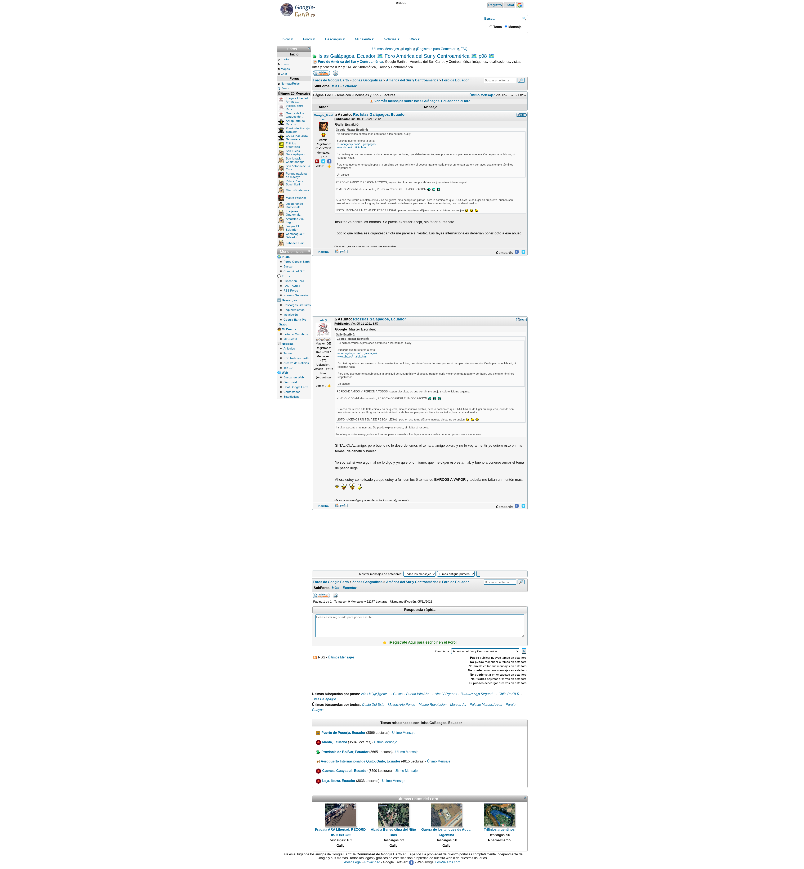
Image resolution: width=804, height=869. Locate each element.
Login (407, 49)
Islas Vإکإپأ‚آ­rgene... (375, 694)
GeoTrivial (290, 382)
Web (413, 39)
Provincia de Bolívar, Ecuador (344, 752)
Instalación (290, 314)
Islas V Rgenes (445, 694)
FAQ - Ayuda (291, 285)
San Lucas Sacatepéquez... (296, 152)
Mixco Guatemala (297, 190)
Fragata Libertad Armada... (297, 99)
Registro (495, 5)
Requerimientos (293, 309)
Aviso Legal (353, 862)
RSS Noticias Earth (296, 358)
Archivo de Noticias (296, 363)
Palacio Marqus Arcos (486, 704)
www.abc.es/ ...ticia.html (351, 147)
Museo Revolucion (433, 704)
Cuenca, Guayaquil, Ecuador (345, 771)
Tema (497, 27)
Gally (323, 319)
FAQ (464, 49)
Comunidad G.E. (294, 271)
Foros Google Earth (296, 261)
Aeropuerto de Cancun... (295, 122)
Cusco (398, 694)
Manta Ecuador (296, 197)
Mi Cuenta (363, 39)
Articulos (289, 348)
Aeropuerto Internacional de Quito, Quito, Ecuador (360, 761)
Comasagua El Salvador (295, 235)
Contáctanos (291, 391)
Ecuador (349, 86)
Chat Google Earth (295, 387)
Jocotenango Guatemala (294, 205)
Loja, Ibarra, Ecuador (338, 781)
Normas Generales (296, 295)
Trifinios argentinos (293, 145)
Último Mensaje (403, 732)
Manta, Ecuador (334, 742)
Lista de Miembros (295, 334)
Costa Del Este (373, 704)
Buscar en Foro (293, 281)
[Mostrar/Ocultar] (309, 48)
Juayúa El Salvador (292, 228)
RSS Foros (290, 290)
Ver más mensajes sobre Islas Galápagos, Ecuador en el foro (422, 101)
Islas (335, 86)
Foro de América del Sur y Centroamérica (350, 61)
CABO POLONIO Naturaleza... (297, 137)
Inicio (286, 39)
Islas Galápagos (324, 699)
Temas (287, 353)
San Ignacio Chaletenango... (296, 160)
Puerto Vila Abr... (418, 694)
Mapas (285, 69)
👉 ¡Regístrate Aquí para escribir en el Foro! (420, 642)
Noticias (390, 39)
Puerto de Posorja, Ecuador (343, 732)
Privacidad (372, 862)
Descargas (333, 39)
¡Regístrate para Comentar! (436, 49)
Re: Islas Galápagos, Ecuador (379, 114)
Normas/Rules (290, 83)
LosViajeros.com (447, 862)
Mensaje (515, 27)
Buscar (490, 18)
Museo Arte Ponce (401, 704)
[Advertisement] (420, 286)
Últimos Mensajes (385, 49)
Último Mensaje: (482, 95)
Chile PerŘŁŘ (509, 694)
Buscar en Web (293, 377)
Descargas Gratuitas (297, 305)
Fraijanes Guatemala (293, 213)
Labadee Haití (295, 243)
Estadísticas (291, 396)
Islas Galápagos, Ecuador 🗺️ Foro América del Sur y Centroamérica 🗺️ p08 (402, 56)
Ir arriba (323, 251)
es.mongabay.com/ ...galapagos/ (356, 144)
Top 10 (287, 367)
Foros (307, 39)
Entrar (509, 5)
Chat (284, 73)
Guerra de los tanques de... (295, 115)
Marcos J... (458, 704)
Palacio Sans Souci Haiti (294, 182)
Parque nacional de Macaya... (296, 175)
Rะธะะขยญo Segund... (478, 694)
